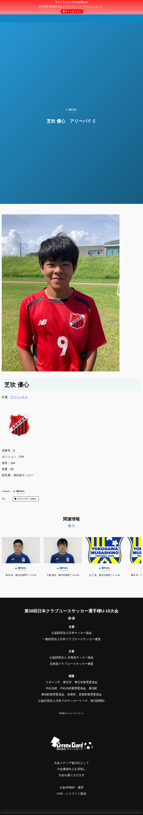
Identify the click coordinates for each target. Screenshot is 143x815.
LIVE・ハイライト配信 (71, 793)
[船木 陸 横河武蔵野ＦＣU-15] (21, 550)
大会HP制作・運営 (71, 787)
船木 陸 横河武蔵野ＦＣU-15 (21, 575)
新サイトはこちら (72, 11)
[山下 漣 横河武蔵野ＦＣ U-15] (104, 550)
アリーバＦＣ (19, 397)
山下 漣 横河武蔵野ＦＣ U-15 (104, 575)
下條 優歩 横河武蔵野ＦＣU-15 (62, 575)
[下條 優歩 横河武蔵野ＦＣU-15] (63, 550)
